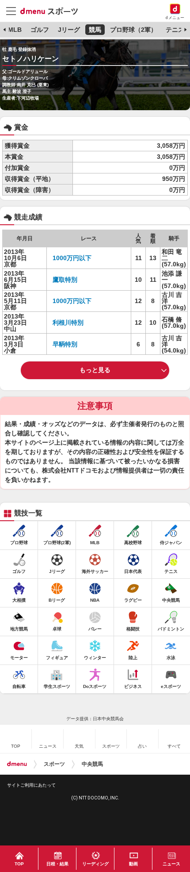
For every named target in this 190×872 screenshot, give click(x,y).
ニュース (171, 863)
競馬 (95, 29)
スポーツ (54, 764)
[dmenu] (17, 764)
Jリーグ (69, 29)
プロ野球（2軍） (133, 29)
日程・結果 (57, 863)
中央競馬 (92, 764)
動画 (133, 863)
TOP (19, 863)
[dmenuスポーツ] (52, 11)
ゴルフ (39, 29)
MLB (15, 29)
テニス (175, 29)
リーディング (95, 863)
